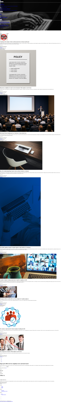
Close (0, 372)
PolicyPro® (2, 390)
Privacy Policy (1, 401)
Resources (1, 11)
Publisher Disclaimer (10, 401)
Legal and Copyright (5, 401)
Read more (1, 47)
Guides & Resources (3, 394)
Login (0, 19)
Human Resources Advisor (4, 391)
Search (7, 33)
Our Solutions (1, 1)
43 (1, 361)
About (2, 386)
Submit (7, 366)
